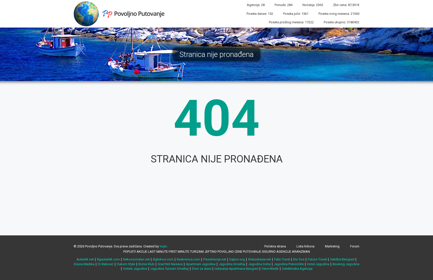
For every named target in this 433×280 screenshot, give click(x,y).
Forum (354, 246)
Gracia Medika (84, 264)
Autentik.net (85, 259)
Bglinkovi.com (163, 259)
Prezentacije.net (214, 259)
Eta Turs (298, 259)
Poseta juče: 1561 (295, 14)
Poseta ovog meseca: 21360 (338, 14)
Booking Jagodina (346, 264)
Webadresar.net (259, 259)
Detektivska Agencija (297, 268)
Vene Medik (270, 268)
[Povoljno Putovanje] (121, 14)
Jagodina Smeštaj (232, 264)
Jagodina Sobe (259, 264)
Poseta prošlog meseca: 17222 (291, 22)
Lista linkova (305, 246)
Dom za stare (201, 268)
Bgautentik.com (108, 259)
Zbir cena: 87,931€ (346, 5)
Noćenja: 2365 (312, 5)
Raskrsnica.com (188, 259)
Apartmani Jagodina (200, 264)
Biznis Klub (146, 264)
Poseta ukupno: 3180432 (341, 22)
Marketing (332, 246)
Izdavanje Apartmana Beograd (236, 268)
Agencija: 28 (256, 5)
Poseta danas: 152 (260, 14)
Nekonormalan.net (136, 259)
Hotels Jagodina (135, 268)
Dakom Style (126, 264)
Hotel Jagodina (318, 264)
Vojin (163, 246)
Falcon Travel (317, 259)
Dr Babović (106, 264)
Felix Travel (282, 259)
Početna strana (275, 246)
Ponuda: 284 (283, 5)
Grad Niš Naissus (170, 264)
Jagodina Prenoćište (289, 264)
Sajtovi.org (237, 259)
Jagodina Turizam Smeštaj (169, 268)
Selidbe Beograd (342, 259)
